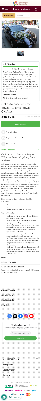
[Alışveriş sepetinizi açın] (36, 9)
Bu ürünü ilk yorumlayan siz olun (22, 69)
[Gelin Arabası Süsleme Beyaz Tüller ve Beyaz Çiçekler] (20, 53)
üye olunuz (13, 272)
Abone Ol (20, 338)
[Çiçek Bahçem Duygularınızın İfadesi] (20, 3)
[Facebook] (20, 316)
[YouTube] (31, 316)
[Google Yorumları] (9, 316)
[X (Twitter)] (15, 316)
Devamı (3, 257)
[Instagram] (26, 316)
